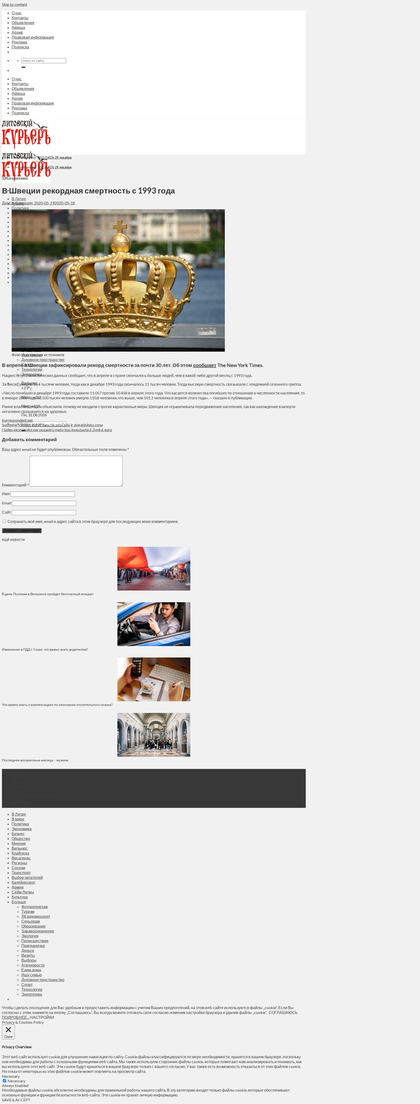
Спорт (27, 984)
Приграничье (33, 945)
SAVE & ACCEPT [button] (16, 1099)
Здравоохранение (37, 931)
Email (6, 503)
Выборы (28, 960)
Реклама (19, 42)
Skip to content (14, 4)
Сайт (6, 512)
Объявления (23, 22)
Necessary (16, 1080)
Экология (29, 935)
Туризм (27, 911)
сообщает (204, 365)
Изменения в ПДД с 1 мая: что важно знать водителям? (45, 649)
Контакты (20, 17)
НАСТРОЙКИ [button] (42, 1017)
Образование (33, 926)
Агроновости (32, 965)
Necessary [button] (11, 1076)
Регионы (19, 862)
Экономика (22, 828)
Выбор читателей (27, 877)
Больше (19, 901)
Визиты (28, 955)
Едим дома (31, 969)
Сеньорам (30, 921)
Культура (20, 896)
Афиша (18, 27)
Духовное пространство (42, 359)
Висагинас (21, 858)
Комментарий (15, 485)
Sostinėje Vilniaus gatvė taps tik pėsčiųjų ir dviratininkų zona (52, 424)
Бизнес (18, 833)
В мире (18, 819)
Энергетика (31, 994)
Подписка (20, 47)
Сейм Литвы (23, 892)
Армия (18, 887)
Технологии (31, 369)
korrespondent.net (17, 420)
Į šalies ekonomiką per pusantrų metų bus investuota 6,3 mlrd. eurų (57, 429)
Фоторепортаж (34, 906)
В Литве (19, 198)
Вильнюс (20, 848)
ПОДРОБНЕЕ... (15, 1017)
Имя (6, 493)
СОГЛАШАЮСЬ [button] (283, 1012)
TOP (4, 178)
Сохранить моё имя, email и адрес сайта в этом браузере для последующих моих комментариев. (93, 521)
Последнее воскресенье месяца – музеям (36, 760)
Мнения (19, 843)
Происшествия (34, 940)
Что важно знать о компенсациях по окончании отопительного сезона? (57, 705)
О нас (17, 12)
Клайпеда (20, 853)
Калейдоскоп (23, 882)
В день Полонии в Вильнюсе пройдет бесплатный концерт (48, 594)
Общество (21, 838)
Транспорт (21, 872)
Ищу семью (31, 974)
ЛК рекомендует (35, 916)
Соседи (18, 867)
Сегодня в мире (17, 178)
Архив (17, 32)
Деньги (27, 950)
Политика (20, 208)
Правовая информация (33, 37)
